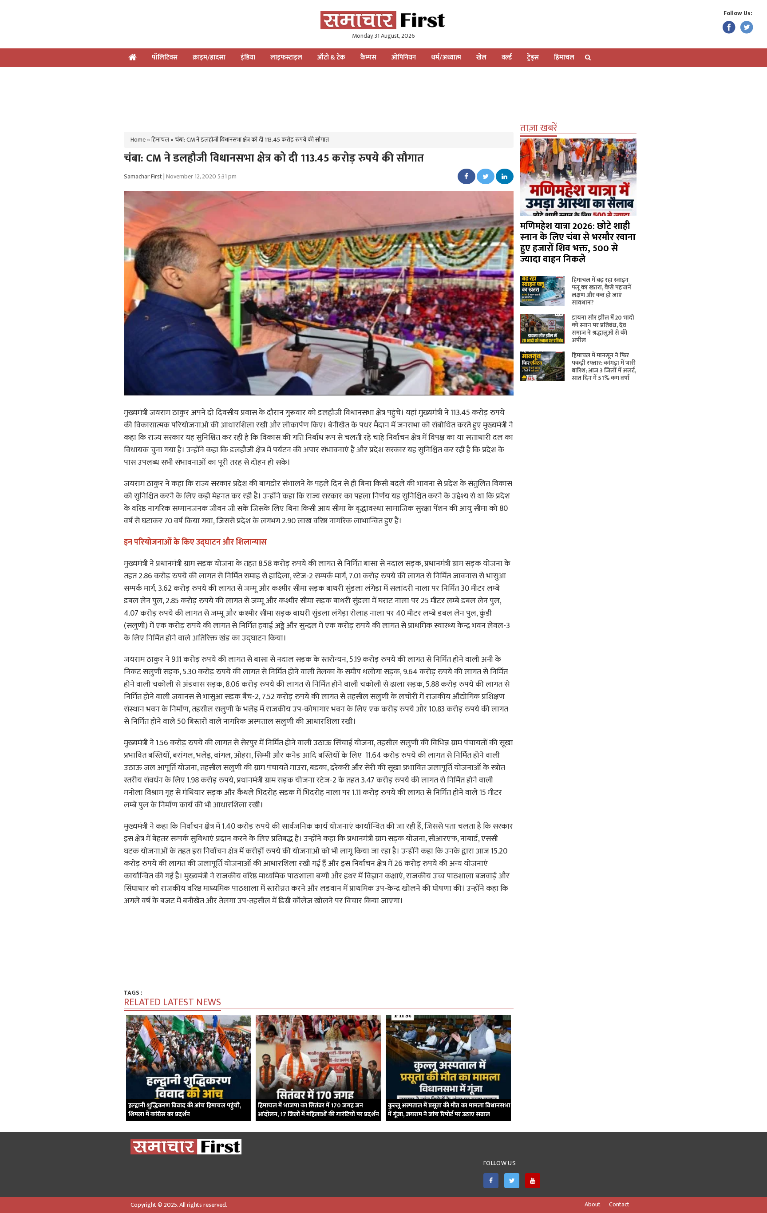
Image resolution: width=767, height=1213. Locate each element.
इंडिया (248, 57)
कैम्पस (368, 57)
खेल (481, 57)
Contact (619, 1205)
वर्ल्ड (507, 57)
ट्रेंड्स (533, 57)
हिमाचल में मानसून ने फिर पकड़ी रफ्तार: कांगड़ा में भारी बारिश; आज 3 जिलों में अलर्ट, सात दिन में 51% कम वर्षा (604, 366)
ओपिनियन (403, 57)
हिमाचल (564, 57)
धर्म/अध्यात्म (446, 57)
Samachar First (143, 176)
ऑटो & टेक (331, 57)
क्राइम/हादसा (209, 57)
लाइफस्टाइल (286, 57)
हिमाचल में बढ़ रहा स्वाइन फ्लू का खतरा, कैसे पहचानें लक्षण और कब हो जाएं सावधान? (601, 291)
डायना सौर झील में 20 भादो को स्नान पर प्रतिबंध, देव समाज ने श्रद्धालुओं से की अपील (603, 328)
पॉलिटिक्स (165, 57)
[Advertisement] (383, 96)
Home (138, 139)
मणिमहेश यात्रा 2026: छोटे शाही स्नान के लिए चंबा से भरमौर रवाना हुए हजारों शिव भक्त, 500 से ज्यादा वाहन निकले (578, 242)
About (593, 1205)
